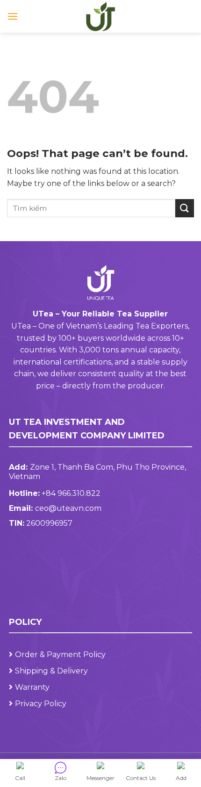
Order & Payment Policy (60, 654)
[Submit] (184, 208)
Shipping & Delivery (51, 670)
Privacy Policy (40, 703)
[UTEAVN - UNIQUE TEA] (100, 16)
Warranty (32, 687)
